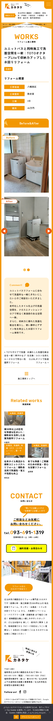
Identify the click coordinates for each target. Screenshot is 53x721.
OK (16, 717)
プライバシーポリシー (14, 702)
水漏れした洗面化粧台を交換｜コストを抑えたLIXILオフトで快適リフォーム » (38, 357)
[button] (24, 269)
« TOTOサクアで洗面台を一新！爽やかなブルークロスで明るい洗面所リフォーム (15, 357)
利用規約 (27, 702)
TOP (26, 5)
